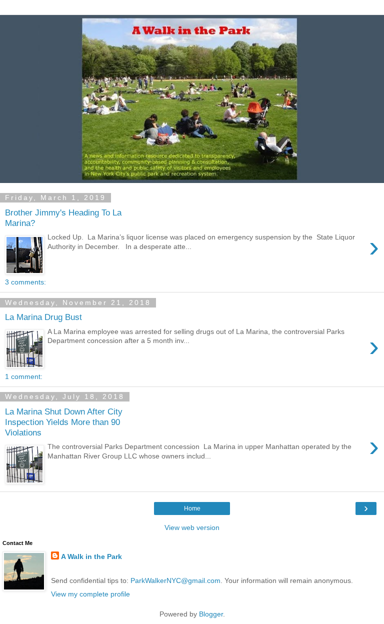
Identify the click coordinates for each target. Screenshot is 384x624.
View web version (192, 528)
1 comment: (23, 376)
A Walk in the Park (91, 556)
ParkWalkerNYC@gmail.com (175, 580)
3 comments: (25, 282)
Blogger (211, 614)
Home (192, 508)
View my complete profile (90, 594)
